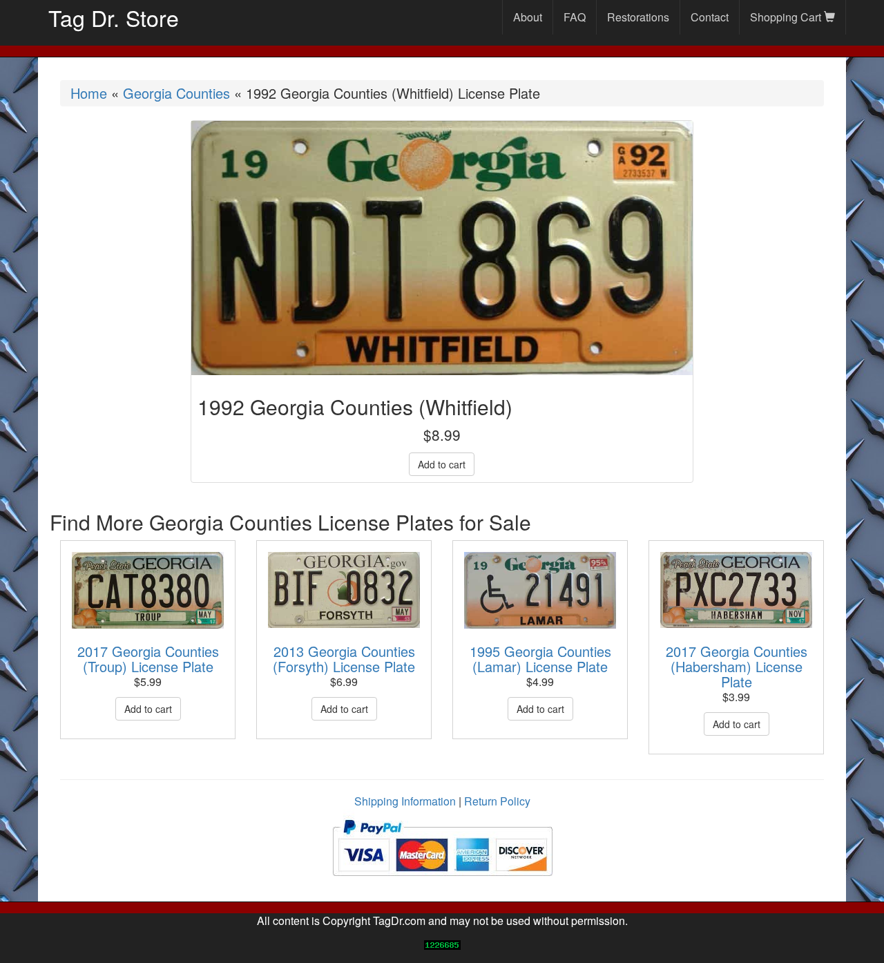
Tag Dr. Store (113, 17)
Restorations (638, 17)
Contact (710, 17)
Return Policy (497, 801)
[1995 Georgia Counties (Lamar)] (540, 590)
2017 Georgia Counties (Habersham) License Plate (736, 666)
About (527, 17)
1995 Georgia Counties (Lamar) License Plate (540, 658)
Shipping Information (405, 801)
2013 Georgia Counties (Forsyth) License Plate (344, 658)
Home (88, 93)
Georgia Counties (176, 93)
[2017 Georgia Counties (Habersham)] (736, 590)
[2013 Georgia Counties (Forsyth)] (344, 590)
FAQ (575, 17)
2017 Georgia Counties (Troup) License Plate (148, 658)
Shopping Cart (787, 17)
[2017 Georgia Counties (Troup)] (148, 590)
